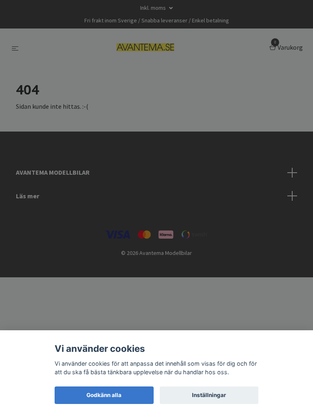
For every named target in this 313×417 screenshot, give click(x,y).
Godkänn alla (103, 395)
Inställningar (209, 395)
